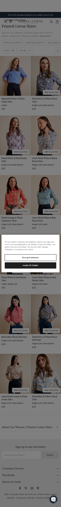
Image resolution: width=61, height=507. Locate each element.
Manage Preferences (30, 258)
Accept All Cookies (30, 265)
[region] (30, 253)
